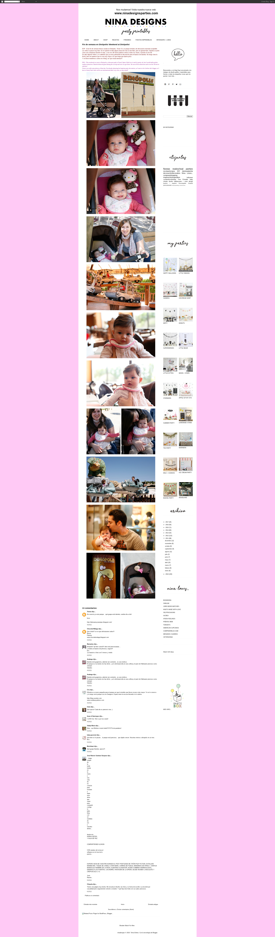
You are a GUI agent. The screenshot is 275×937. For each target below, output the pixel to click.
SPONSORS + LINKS (163, 40)
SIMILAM (166, 603)
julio (166, 554)
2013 (167, 533)
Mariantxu (90, 644)
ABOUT (96, 40)
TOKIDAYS (166, 625)
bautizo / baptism (170, 183)
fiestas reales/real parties (178, 169)
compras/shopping (170, 175)
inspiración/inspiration (171, 177)
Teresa (89, 611)
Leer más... (171, 76)
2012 (167, 535)
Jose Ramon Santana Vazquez (97, 755)
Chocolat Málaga (92, 629)
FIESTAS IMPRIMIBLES (144, 40)
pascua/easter (167, 185)
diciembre (168, 540)
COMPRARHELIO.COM (170, 631)
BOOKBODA (167, 600)
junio (166, 557)
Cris (88, 690)
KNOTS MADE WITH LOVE (172, 609)
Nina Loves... (187, 173)
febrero (167, 568)
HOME (86, 40)
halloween (190, 177)
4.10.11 (89, 625)
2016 (167, 524)
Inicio (122, 904)
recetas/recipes (169, 171)
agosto (167, 551)
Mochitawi (90, 746)
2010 (167, 574)
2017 (167, 522)
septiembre (168, 549)
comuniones (182, 185)
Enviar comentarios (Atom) (125, 909)
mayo (167, 560)
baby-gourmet (91, 735)
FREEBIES (127, 40)
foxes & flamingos (93, 716)
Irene (88, 707)
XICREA (166, 615)
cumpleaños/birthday (169, 179)
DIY (178, 171)
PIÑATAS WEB (168, 622)
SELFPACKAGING (169, 612)
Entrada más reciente (90, 904)
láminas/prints (187, 171)
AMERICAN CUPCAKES (171, 628)
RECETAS (115, 40)
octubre (167, 546)
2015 (167, 527)
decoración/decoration (171, 173)
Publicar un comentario (92, 895)
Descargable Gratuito (186, 183)
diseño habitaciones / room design (181, 181)
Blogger (155, 932)
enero (167, 570)
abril (166, 562)
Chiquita (90, 884)
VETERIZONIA (168, 637)
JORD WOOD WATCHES (171, 606)
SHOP (105, 40)
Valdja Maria (91, 725)
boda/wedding (175, 185)
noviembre (168, 543)
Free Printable (183, 179)
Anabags (90, 659)
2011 (167, 538)
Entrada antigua (153, 904)
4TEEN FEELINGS (169, 619)
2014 (167, 530)
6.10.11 (89, 891)
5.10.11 (89, 742)
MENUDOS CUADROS (170, 634)
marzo (167, 565)
